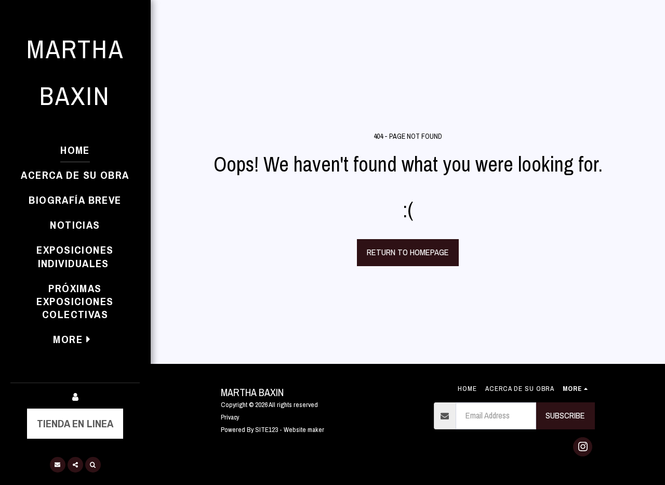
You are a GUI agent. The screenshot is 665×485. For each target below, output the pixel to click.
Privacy (230, 417)
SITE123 (266, 429)
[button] (57, 465)
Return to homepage (408, 252)
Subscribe (565, 415)
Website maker (304, 429)
